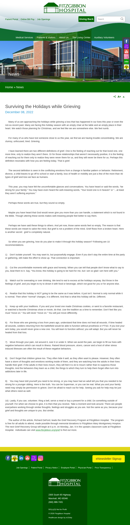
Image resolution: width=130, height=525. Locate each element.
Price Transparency (103, 468)
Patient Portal (11, 19)
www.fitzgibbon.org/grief (48, 430)
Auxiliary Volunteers (104, 37)
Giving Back (86, 19)
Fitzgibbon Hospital (65, 8)
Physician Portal (84, 468)
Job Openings (43, 19)
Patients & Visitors (46, 37)
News (20, 87)
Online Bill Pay (28, 19)
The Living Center (81, 37)
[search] (111, 19)
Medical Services (24, 37)
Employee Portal (68, 468)
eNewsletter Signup (108, 458)
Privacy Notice (51, 468)
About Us (64, 37)
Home (9, 87)
